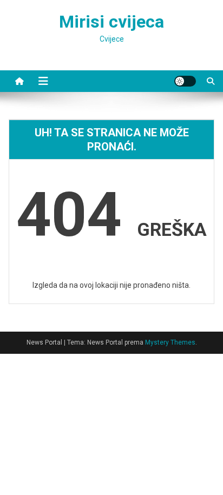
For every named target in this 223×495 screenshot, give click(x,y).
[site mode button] (185, 81)
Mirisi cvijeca (111, 21)
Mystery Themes (170, 342)
